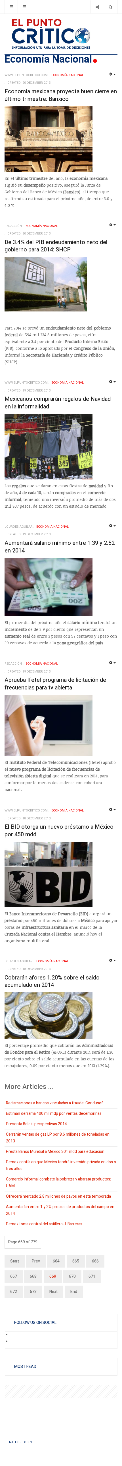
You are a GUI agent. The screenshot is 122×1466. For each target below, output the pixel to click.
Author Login (20, 1442)
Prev (36, 1261)
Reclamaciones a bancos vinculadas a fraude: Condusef (54, 1103)
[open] (11, 7)
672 (13, 1292)
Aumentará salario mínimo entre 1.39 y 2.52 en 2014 (60, 547)
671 (92, 1276)
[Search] (110, 7)
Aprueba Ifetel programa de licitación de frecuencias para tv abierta (55, 684)
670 (72, 1276)
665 (75, 1261)
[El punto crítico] (61, 34)
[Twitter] (14, 1342)
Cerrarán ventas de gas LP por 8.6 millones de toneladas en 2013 (58, 1137)
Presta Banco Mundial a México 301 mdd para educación (55, 1152)
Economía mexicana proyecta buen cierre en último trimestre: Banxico (61, 95)
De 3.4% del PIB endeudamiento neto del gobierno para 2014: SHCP (56, 246)
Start (14, 1261)
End (73, 1292)
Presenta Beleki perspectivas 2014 (36, 1124)
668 (33, 1276)
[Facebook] (14, 1335)
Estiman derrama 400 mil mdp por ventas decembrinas (54, 1113)
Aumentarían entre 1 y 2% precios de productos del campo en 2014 (60, 1210)
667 (13, 1276)
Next (53, 1292)
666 (95, 1261)
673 (33, 1292)
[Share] (97, 7)
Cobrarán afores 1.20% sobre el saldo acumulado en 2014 (52, 981)
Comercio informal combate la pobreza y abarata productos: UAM (58, 1182)
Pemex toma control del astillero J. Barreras (44, 1224)
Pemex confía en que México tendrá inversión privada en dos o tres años (61, 1165)
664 (56, 1261)
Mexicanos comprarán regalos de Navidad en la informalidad (58, 403)
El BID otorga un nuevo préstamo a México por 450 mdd (59, 831)
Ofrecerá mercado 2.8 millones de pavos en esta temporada (58, 1196)
